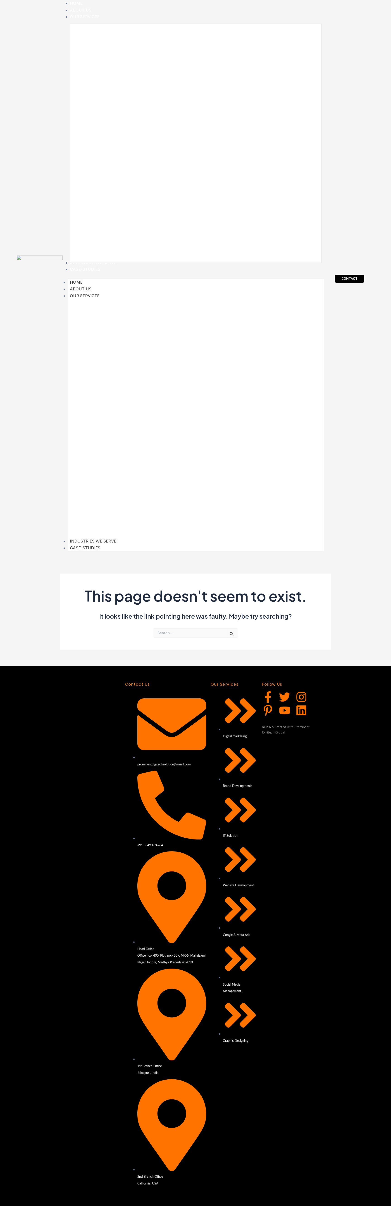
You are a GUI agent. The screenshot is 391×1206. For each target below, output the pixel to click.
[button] (349, 278)
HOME (76, 282)
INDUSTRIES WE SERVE (93, 541)
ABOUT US (80, 289)
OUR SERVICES (85, 295)
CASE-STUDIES (85, 547)
